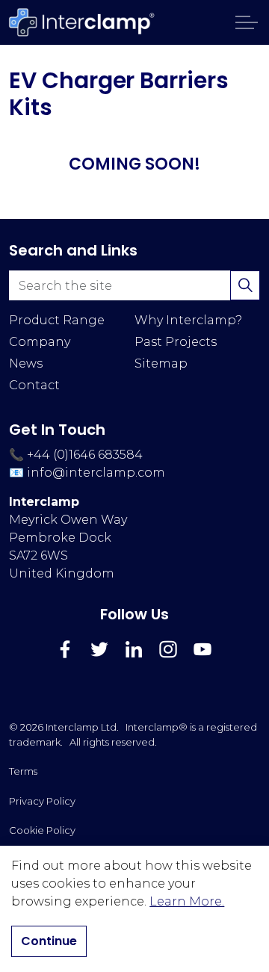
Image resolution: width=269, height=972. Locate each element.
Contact (34, 385)
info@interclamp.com (96, 472)
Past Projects (175, 342)
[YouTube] (202, 649)
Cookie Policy (42, 830)
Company (39, 342)
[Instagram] (168, 649)
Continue (49, 941)
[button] (245, 285)
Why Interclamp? (188, 320)
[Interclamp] (82, 22)
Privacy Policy (42, 801)
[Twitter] (99, 649)
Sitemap (161, 363)
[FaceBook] (65, 649)
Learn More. (186, 901)
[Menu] (246, 22)
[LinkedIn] (134, 649)
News (26, 363)
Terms (23, 771)
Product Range (57, 320)
